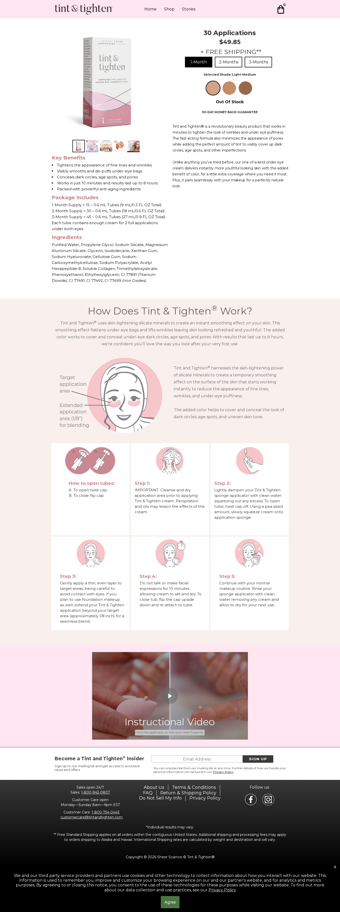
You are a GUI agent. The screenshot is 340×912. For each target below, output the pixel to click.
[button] (258, 759)
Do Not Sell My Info (160, 798)
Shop (169, 9)
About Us (154, 787)
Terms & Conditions (194, 787)
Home (150, 9)
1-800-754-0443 (105, 812)
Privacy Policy (223, 772)
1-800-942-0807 (95, 792)
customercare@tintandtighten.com (91, 817)
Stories (188, 9)
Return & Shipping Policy (188, 793)
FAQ (148, 793)
